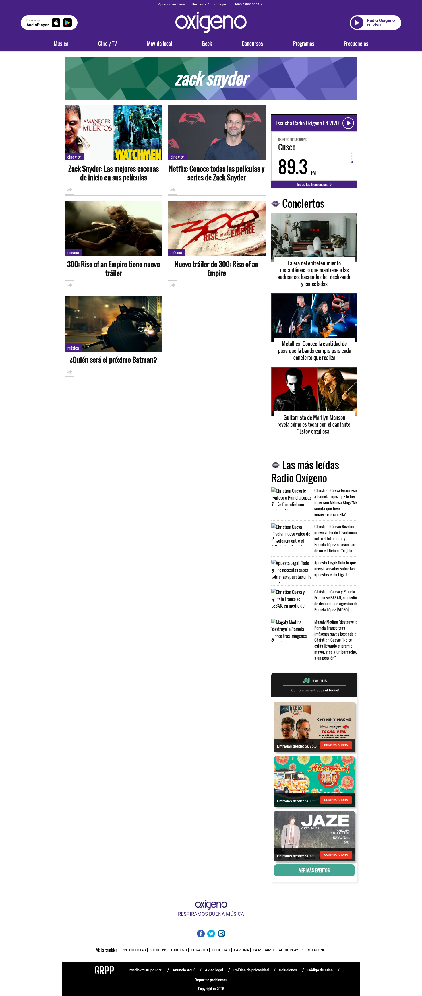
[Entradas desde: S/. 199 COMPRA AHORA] (314, 781)
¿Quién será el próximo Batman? (113, 359)
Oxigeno (179, 950)
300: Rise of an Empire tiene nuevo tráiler (113, 268)
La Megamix (264, 950)
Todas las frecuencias (312, 184)
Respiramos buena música (211, 914)
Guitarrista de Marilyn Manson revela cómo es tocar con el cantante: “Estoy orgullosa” (314, 424)
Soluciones (288, 970)
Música (61, 43)
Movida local (159, 43)
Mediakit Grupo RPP (145, 970)
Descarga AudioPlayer (209, 4)
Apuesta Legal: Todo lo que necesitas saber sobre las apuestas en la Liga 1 (335, 569)
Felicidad (221, 950)
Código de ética (320, 970)
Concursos (252, 43)
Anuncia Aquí (184, 970)
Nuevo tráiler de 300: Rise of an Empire (217, 268)
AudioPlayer (291, 950)
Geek (207, 43)
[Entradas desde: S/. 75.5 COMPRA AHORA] (314, 726)
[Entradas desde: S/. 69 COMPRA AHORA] (314, 836)
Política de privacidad (251, 970)
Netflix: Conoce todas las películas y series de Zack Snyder (216, 173)
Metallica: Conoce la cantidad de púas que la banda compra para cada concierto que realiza (314, 350)
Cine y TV (107, 43)
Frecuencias (356, 43)
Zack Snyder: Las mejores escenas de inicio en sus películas (113, 173)
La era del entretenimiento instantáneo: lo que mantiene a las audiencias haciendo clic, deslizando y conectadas (314, 273)
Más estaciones (247, 4)
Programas (303, 43)
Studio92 (158, 950)
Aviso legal (214, 970)
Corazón (199, 950)
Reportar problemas (211, 980)
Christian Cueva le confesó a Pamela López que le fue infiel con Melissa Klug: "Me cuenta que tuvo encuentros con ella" (335, 502)
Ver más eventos (314, 870)
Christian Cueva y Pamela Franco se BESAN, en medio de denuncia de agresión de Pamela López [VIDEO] (335, 601)
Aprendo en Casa (171, 4)
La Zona (241, 950)
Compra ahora (336, 745)
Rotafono (316, 950)
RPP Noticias (133, 950)
